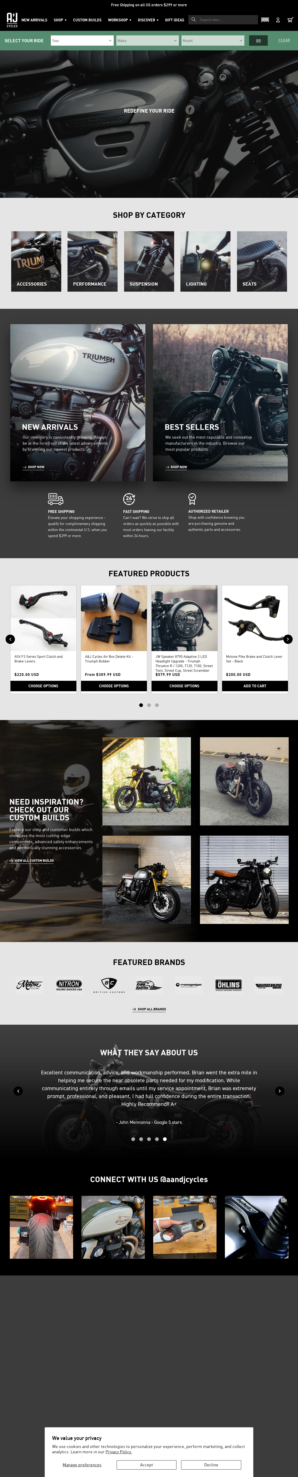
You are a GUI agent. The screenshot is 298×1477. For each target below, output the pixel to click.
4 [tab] (157, 1139)
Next (288, 639)
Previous (10, 639)
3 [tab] (157, 705)
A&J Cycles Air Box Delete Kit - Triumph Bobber (109, 658)
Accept (146, 1464)
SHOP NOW (36, 467)
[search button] (194, 19)
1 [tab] (141, 705)
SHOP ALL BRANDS (152, 1009)
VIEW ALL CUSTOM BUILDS (34, 860)
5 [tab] (165, 1139)
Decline (211, 1464)
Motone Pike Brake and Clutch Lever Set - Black (254, 658)
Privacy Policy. (118, 1451)
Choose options (43, 686)
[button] (119, 20)
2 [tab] (149, 705)
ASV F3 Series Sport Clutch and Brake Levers (38, 658)
